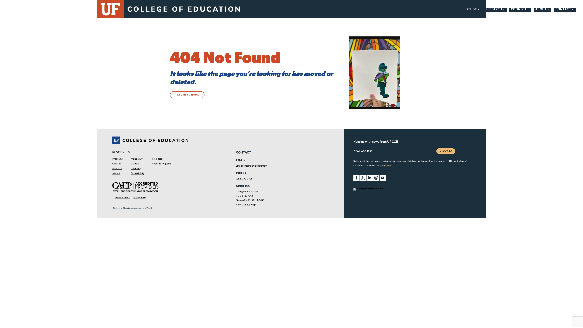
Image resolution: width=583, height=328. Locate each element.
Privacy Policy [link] (139, 197)
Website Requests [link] (161, 163)
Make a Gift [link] (137, 158)
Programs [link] (117, 158)
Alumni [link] (116, 173)
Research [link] (494, 9)
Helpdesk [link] (157, 158)
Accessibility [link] (137, 173)
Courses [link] (116, 163)
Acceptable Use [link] (122, 197)
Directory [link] (136, 168)
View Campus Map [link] (246, 204)
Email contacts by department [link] (251, 165)
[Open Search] (578, 9)
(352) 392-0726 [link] (244, 178)
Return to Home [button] (187, 94)
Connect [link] (519, 9)
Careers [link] (135, 163)
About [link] (541, 9)
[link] (183, 12)
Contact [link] (563, 9)
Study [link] (471, 9)
